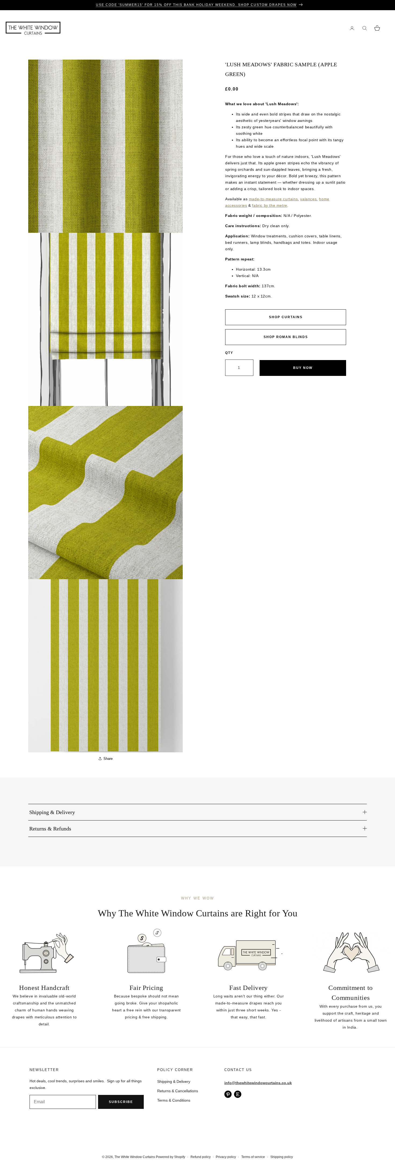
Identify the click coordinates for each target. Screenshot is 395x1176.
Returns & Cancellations (177, 1091)
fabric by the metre (269, 205)
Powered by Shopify (170, 1157)
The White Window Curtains (134, 1157)
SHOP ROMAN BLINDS (286, 337)
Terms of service (253, 1157)
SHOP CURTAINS (286, 317)
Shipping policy (281, 1157)
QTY (229, 353)
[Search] (364, 28)
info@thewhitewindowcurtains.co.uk (258, 1083)
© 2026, (108, 1157)
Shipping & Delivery (173, 1081)
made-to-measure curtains (273, 199)
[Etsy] (237, 1094)
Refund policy (201, 1157)
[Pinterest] (228, 1094)
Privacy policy (226, 1157)
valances (308, 199)
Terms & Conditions (173, 1100)
